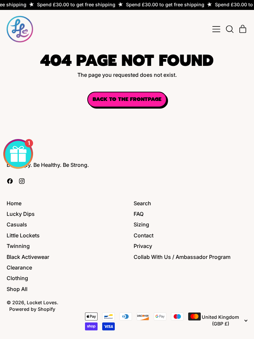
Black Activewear (28, 257)
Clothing (17, 278)
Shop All (17, 289)
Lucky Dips (21, 214)
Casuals (17, 224)
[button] (229, 29)
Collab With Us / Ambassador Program (182, 257)
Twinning (18, 246)
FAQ (139, 214)
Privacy (143, 246)
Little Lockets (23, 235)
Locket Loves (42, 302)
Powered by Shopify (32, 309)
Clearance (19, 267)
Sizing (141, 224)
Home (14, 203)
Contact (143, 235)
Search (142, 203)
